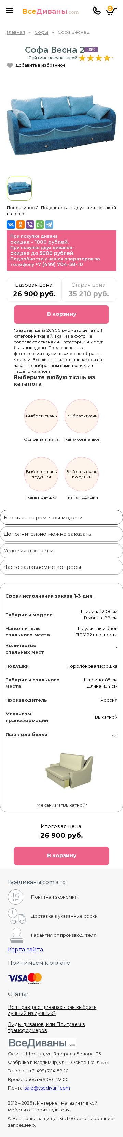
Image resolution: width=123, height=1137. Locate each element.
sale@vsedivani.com (47, 1088)
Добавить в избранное (40, 65)
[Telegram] (49, 224)
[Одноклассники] (20, 224)
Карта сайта (25, 949)
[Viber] (30, 224)
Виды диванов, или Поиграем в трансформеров (46, 1027)
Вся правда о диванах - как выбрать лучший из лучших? (52, 1010)
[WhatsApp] (40, 224)
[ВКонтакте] (11, 224)
